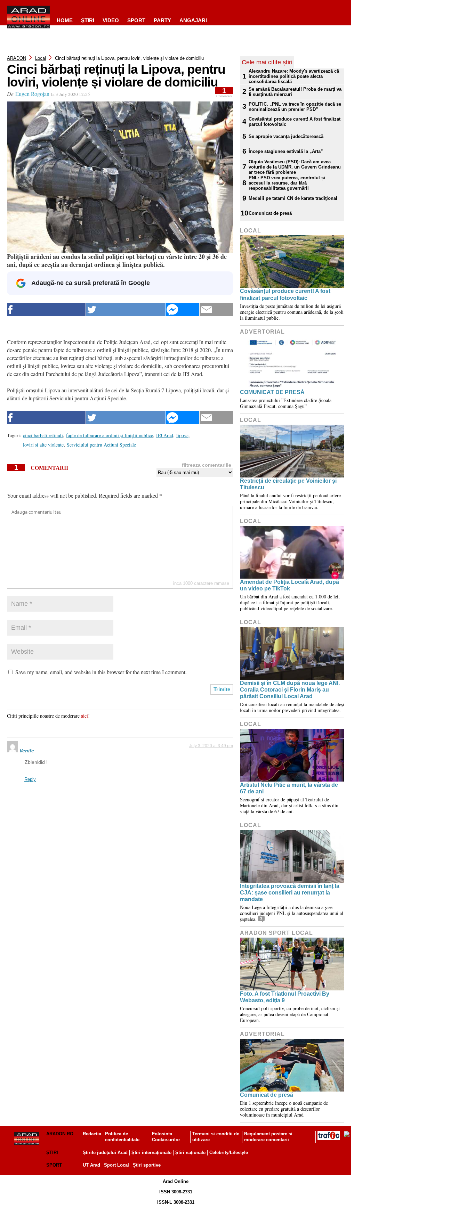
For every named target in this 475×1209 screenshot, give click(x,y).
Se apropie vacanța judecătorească (286, 136)
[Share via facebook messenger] (182, 309)
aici (84, 715)
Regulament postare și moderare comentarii (268, 1136)
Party (162, 20)
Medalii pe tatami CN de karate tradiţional (293, 198)
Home (65, 20)
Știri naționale (190, 1152)
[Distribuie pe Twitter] (125, 309)
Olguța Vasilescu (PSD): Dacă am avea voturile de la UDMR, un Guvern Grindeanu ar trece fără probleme (295, 167)
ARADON (16, 58)
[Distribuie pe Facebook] (46, 309)
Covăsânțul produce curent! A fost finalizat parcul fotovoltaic (294, 121)
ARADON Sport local (276, 933)
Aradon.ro (59, 1133)
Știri (52, 1152)
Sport (136, 20)
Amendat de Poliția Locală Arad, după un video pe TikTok (289, 585)
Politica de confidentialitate (122, 1136)
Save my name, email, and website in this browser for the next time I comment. (101, 672)
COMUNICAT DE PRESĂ (272, 392)
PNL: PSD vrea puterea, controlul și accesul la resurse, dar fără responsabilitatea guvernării (287, 183)
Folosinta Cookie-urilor (166, 1136)
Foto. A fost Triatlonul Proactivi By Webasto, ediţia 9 (284, 997)
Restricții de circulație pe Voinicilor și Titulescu (288, 484)
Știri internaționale (151, 1152)
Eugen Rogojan (32, 93)
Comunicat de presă (270, 213)
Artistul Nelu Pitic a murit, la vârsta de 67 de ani (289, 788)
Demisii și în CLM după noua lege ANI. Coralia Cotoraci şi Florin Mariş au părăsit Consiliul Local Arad (290, 689)
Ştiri (87, 20)
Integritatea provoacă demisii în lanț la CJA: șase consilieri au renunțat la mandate (289, 892)
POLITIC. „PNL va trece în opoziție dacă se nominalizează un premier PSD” (295, 106)
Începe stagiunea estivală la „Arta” (286, 151)
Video (111, 20)
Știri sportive (147, 1165)
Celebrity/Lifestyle (228, 1152)
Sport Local (116, 1165)
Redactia (92, 1133)
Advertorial (262, 332)
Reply (30, 779)
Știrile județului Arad (105, 1152)
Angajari (193, 20)
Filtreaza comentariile (206, 465)
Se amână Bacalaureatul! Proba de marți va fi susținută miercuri (295, 92)
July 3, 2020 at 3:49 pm (211, 745)
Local (40, 58)
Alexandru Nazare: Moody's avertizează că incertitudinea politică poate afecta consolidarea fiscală (294, 76)
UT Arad (91, 1165)
